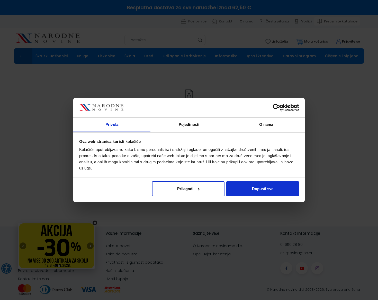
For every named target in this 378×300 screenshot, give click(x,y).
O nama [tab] (266, 124)
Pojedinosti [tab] (189, 124)
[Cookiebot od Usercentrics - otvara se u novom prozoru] (276, 107)
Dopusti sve (262, 189)
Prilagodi (185, 189)
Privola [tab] (111, 124)
